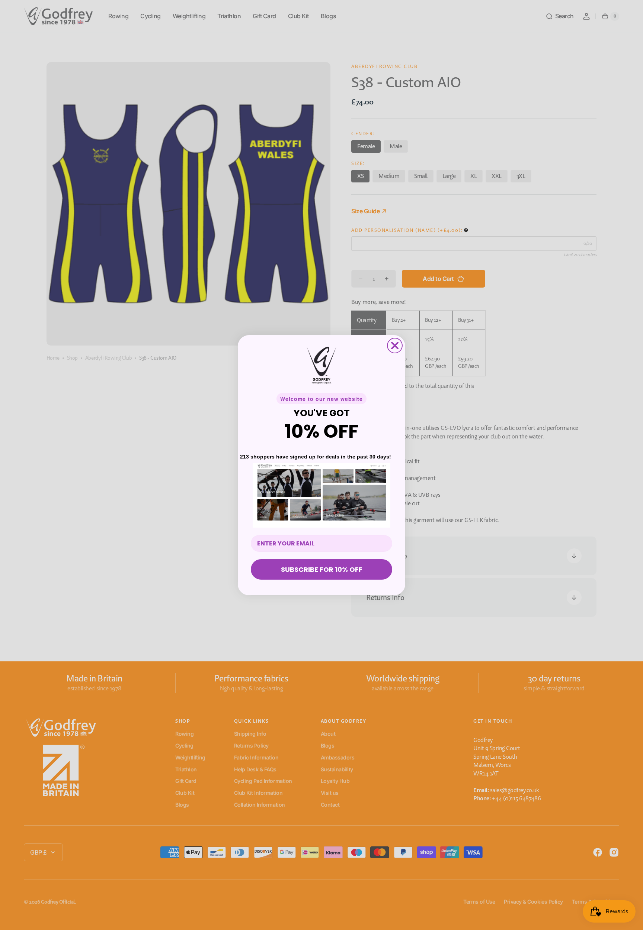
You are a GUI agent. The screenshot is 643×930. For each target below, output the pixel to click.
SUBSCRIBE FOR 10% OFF (321, 569)
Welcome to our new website (321, 398)
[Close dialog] (394, 345)
